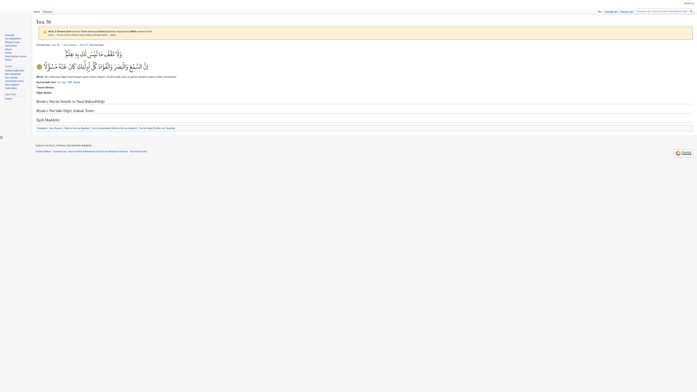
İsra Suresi (70, 44)
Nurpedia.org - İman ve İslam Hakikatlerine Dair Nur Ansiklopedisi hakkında (91, 151)
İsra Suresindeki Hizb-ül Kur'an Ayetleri (114, 128)
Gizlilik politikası (43, 151)
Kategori (42, 128)
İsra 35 (56, 44)
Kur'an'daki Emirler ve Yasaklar (157, 128)
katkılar (101, 31)
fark (51, 35)
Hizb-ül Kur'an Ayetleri (77, 128)
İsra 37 (84, 44)
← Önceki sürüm (62, 35)
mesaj (92, 31)
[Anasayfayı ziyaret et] (15, 14)
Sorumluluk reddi (138, 151)
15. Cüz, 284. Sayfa (68, 82)
